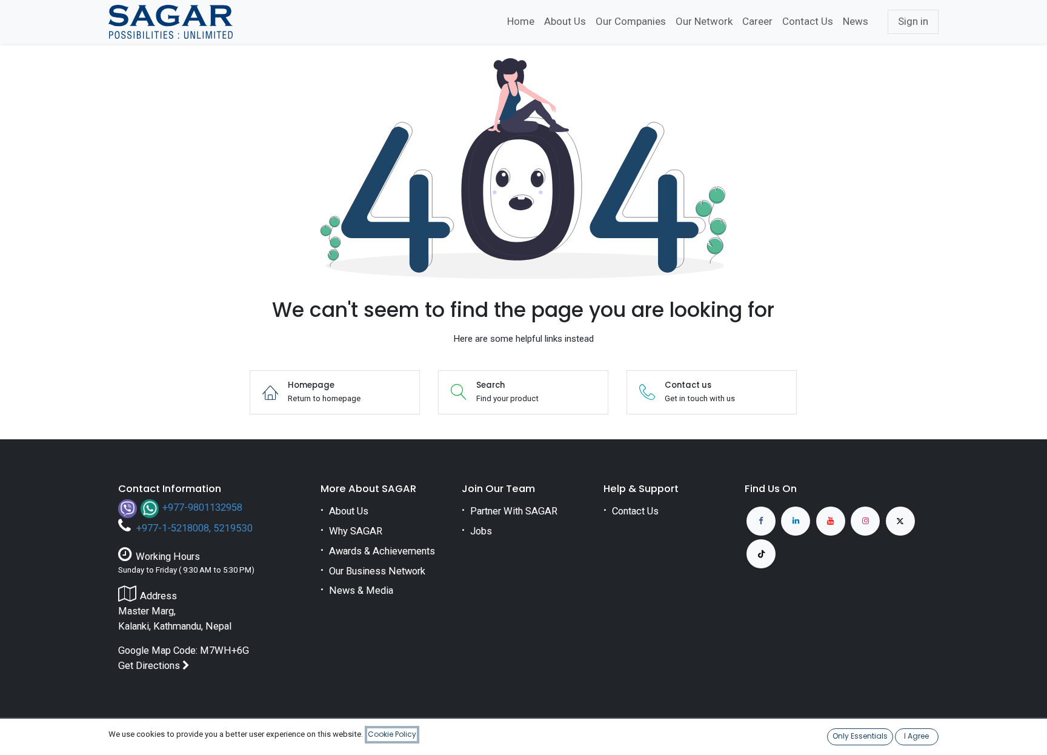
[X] (900, 521)
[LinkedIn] (795, 521)
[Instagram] (865, 521)
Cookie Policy (392, 734)
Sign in (913, 21)
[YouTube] (830, 521)
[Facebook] (761, 521)
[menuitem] (520, 22)
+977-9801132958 (202, 507)
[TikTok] (761, 553)
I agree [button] (916, 736)
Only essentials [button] (860, 736)
